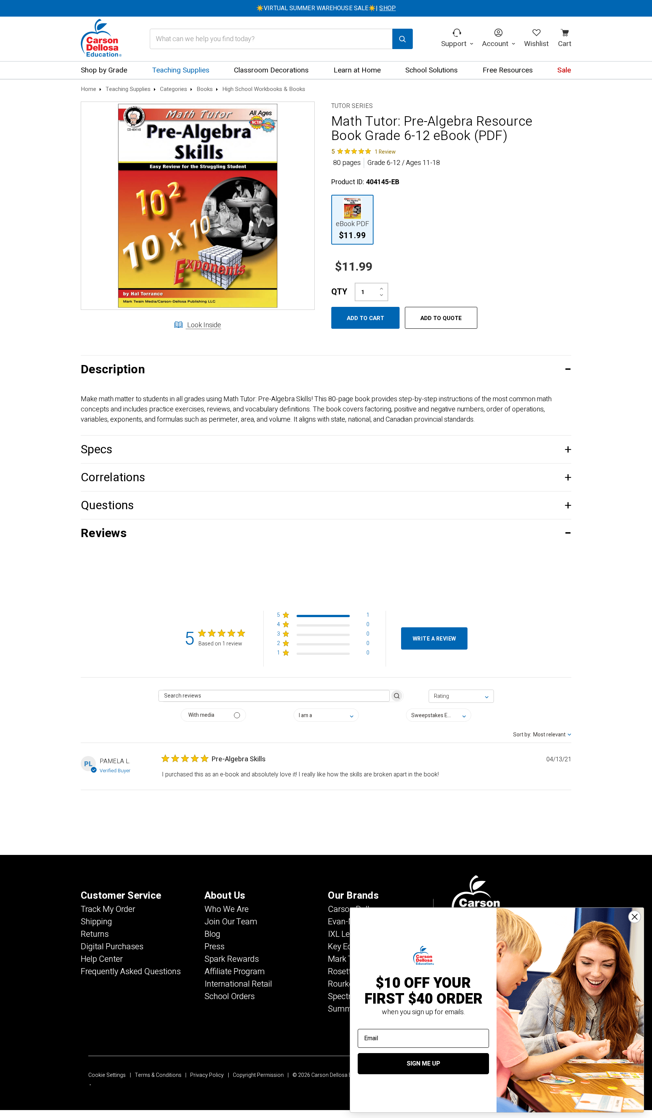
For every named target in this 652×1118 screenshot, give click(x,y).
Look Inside (203, 325)
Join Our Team (231, 922)
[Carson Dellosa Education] (101, 39)
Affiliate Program (235, 972)
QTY (339, 292)
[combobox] (461, 696)
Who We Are (227, 909)
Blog (212, 934)
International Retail (238, 984)
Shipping (96, 922)
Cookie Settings (107, 1075)
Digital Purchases (112, 947)
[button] (326, 369)
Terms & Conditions (158, 1075)
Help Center (102, 959)
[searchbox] (273, 696)
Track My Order (108, 909)
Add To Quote (441, 318)
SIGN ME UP (423, 1063)
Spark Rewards (232, 959)
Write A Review (434, 639)
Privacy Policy (207, 1075)
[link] (363, 151)
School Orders (230, 996)
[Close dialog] (634, 916)
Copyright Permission (258, 1075)
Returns (95, 934)
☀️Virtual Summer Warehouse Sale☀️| (326, 8)
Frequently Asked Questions (131, 972)
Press (215, 947)
